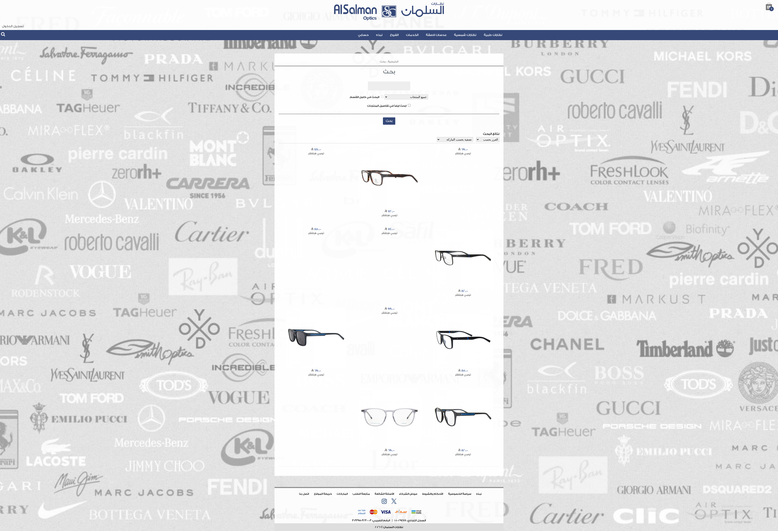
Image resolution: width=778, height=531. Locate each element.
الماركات (342, 493)
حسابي (363, 35)
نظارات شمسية (465, 35)
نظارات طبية (493, 35)
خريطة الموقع (323, 493)
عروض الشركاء (408, 493)
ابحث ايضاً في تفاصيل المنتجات (386, 105)
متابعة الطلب (361, 493)
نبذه (379, 35)
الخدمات (412, 35)
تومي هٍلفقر (463, 153)
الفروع (394, 35)
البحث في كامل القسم (364, 97)
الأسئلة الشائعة (384, 493)
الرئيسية (393, 61)
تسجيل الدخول (13, 26)
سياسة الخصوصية (459, 493)
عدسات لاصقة (436, 35)
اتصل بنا (304, 493)
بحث (383, 61)
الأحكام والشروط (432, 493)
